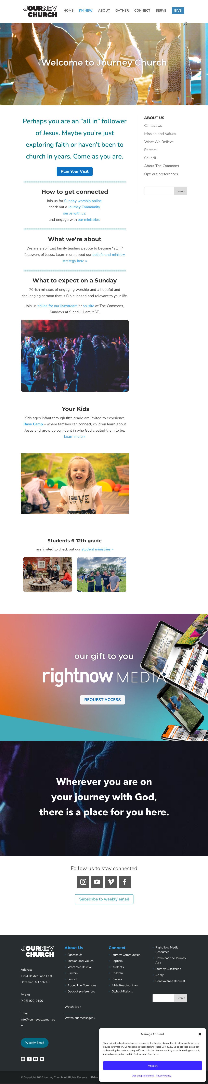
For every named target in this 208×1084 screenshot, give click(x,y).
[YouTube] (35, 1060)
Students (118, 967)
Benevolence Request (170, 981)
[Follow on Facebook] (125, 882)
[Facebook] (29, 1060)
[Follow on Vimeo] (111, 882)
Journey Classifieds (168, 969)
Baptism (117, 961)
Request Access (102, 699)
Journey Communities (126, 955)
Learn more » (74, 436)
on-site (88, 305)
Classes (117, 979)
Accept (152, 1066)
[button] (200, 1034)
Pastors (150, 149)
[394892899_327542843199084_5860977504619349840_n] (47, 590)
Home (69, 11)
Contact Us (153, 125)
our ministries (89, 219)
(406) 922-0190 (32, 1001)
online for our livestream (58, 305)
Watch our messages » (80, 1018)
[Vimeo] (42, 1060)
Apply (159, 975)
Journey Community (84, 207)
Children (117, 973)
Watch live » (73, 1007)
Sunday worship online (83, 200)
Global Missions (122, 991)
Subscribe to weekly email (104, 899)
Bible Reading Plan (125, 985)
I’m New (86, 11)
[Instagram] (23, 1060)
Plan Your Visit (75, 171)
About (104, 11)
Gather (122, 11)
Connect (142, 11)
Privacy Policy (163, 1075)
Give (178, 11)
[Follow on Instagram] (83, 882)
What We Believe (159, 141)
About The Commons (161, 165)
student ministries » (97, 549)
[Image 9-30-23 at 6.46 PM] (101, 590)
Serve (161, 11)
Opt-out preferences (143, 1075)
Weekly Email (34, 1043)
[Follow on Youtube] (97, 882)
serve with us (74, 213)
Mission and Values (160, 133)
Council (150, 157)
